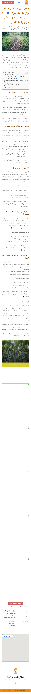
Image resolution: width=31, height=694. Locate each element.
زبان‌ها (26, 615)
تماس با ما (25, 621)
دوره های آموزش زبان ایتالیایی (20, 29)
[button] (19, 2)
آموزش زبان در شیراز (15, 677)
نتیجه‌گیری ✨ (7, 88)
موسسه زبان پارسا (23, 336)
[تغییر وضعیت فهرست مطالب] (26, 72)
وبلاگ (27, 617)
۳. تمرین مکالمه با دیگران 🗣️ (10, 78)
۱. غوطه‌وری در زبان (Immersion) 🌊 (12, 75)
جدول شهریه (25, 612)
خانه (27, 610)
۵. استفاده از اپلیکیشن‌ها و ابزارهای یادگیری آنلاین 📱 (16, 85)
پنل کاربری (26, 619)
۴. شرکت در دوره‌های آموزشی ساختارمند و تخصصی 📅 (16, 81)
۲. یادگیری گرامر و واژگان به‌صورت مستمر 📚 (14, 77)
